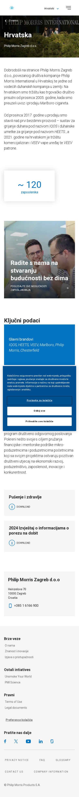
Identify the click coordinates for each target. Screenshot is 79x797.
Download (23, 506)
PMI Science (12, 682)
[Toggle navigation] (68, 7)
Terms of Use (13, 701)
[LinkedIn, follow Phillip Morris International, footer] (41, 741)
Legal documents (16, 707)
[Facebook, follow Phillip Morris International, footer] (5, 741)
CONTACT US (14, 771)
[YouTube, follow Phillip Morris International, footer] (28, 741)
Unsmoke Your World (18, 676)
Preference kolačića (19, 720)
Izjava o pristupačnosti (19, 657)
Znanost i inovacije (17, 651)
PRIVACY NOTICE (17, 760)
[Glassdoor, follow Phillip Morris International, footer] (52, 741)
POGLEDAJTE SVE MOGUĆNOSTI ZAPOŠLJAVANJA (29, 288)
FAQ (42, 760)
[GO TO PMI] (11, 8)
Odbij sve (39, 411)
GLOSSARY (63, 760)
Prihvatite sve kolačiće (39, 421)
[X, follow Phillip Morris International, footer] (16, 741)
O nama (10, 645)
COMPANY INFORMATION (51, 771)
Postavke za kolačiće (39, 400)
